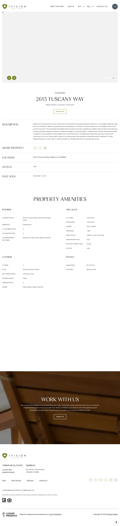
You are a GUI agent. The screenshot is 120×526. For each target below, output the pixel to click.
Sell (89, 6)
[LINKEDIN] (101, 480)
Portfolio (30, 480)
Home (4, 480)
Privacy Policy (112, 514)
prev (9, 78)
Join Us (71, 6)
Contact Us (43, 480)
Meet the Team (57, 6)
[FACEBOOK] (90, 480)
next (14, 78)
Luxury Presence (54, 514)
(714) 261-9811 (7, 469)
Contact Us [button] (60, 416)
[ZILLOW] (116, 480)
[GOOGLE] (111, 480)
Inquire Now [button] (60, 111)
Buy (79, 6)
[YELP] (106, 480)
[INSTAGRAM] (96, 480)
